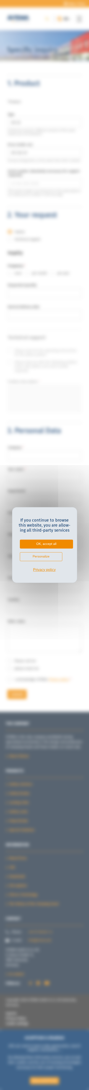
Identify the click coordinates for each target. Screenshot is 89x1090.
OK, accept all (46, 544)
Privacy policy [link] (44, 570)
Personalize (41, 556)
